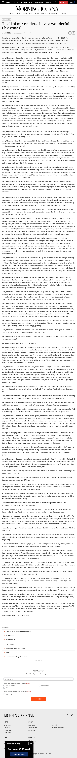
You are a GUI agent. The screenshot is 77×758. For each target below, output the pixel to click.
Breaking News (45, 685)
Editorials (6, 19)
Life (30, 2)
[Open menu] (3, 2)
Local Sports (31, 725)
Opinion (24, 2)
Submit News (39, 13)
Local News (7, 725)
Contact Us (31, 746)
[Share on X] (73, 33)
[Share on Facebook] (70, 33)
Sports (15, 2)
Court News (7, 732)
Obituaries (39, 2)
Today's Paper (27, 13)
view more (38, 660)
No (11, 694)
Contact (31, 738)
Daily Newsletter (10, 685)
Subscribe (63, 2)
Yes (7, 694)
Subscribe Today (52, 13)
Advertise (31, 743)
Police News (8, 730)
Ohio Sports (31, 730)
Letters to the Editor (58, 727)
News (8, 2)
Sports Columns (32, 727)
